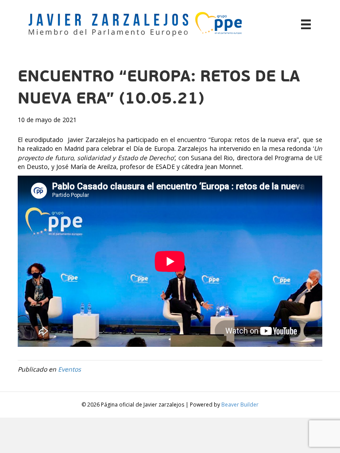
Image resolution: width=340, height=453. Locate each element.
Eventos (69, 369)
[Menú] (306, 24)
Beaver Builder (240, 404)
